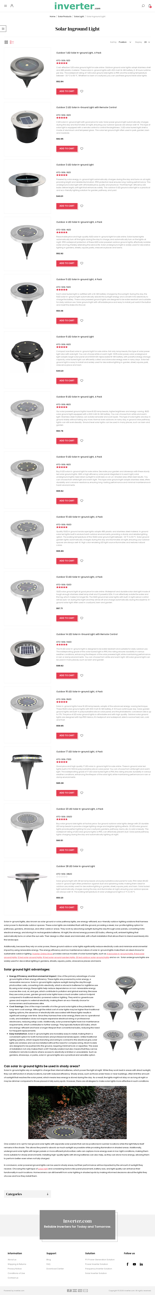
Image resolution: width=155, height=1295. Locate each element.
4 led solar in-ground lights (120, 953)
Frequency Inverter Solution (98, 1268)
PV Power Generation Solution (100, 1259)
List (12, 42)
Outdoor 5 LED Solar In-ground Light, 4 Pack (79, 279)
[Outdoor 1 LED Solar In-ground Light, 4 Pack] (27, 71)
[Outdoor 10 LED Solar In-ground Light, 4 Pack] (27, 535)
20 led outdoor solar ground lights (92, 957)
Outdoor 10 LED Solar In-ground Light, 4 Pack (79, 516)
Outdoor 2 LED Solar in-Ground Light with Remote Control (86, 107)
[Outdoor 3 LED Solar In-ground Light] (27, 183)
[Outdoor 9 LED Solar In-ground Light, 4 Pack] (27, 475)
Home (52, 16)
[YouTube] (134, 1264)
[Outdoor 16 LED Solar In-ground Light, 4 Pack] (27, 709)
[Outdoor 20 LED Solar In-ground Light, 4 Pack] (27, 827)
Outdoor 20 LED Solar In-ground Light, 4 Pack (79, 808)
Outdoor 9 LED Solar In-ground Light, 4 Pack (79, 456)
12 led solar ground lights (30, 957)
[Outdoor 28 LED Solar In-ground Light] (27, 884)
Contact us (13, 1277)
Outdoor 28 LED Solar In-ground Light (75, 866)
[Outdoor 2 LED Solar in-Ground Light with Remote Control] (27, 125)
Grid (6, 42)
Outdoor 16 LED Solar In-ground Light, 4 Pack (79, 691)
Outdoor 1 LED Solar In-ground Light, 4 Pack (78, 52)
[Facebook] (127, 1264)
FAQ (48, 1264)
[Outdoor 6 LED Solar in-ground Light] (27, 355)
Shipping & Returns (17, 1264)
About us (12, 1259)
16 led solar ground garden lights (59, 957)
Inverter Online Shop (42, 953)
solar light (43, 1168)
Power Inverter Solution (96, 1264)
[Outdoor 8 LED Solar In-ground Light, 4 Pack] (27, 415)
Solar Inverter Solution (96, 1273)
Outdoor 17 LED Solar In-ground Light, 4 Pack (79, 751)
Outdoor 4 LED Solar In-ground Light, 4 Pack (79, 222)
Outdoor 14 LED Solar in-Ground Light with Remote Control (86, 634)
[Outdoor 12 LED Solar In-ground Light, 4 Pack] (27, 595)
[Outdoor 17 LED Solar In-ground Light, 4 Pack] (27, 769)
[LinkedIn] (141, 1264)
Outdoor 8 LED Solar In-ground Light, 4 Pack (79, 396)
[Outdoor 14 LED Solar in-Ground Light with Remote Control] (27, 652)
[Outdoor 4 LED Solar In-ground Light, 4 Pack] (27, 240)
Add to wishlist (81, 91)
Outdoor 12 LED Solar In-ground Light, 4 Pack (79, 576)
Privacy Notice (15, 1268)
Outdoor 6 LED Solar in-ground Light (75, 336)
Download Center (55, 1268)
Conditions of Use (16, 1273)
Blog (48, 1259)
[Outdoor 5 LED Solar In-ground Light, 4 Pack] (27, 297)
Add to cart (66, 91)
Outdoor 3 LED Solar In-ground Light (75, 164)
